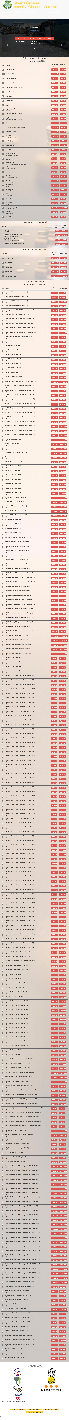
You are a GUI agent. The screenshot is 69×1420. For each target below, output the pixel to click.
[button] (7, 44)
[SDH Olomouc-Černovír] (51, 1372)
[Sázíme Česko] (18, 1380)
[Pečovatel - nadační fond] (18, 1396)
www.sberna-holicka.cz (35, 1409)
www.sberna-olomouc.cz (52, 1409)
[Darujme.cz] (17, 1388)
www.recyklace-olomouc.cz (35, 1412)
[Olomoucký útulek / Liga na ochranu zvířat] (51, 1380)
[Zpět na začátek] (0, 1416)
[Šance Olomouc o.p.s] (18, 1372)
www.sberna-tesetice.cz (18, 1409)
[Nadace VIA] (51, 1388)
